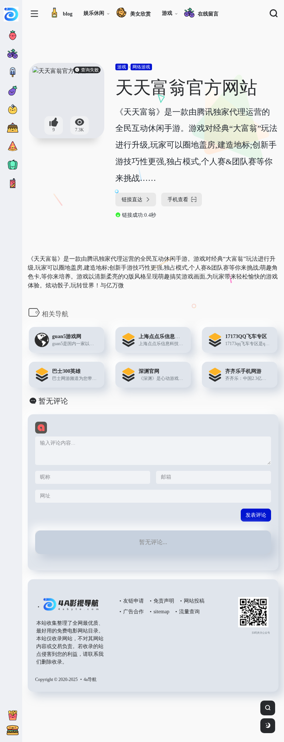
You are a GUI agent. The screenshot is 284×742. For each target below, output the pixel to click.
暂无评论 (53, 401)
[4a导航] (69, 607)
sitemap (161, 611)
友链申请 (133, 601)
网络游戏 (141, 67)
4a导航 (90, 679)
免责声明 (163, 601)
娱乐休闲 (94, 13)
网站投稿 (194, 601)
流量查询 (189, 611)
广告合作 (133, 611)
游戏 (167, 13)
